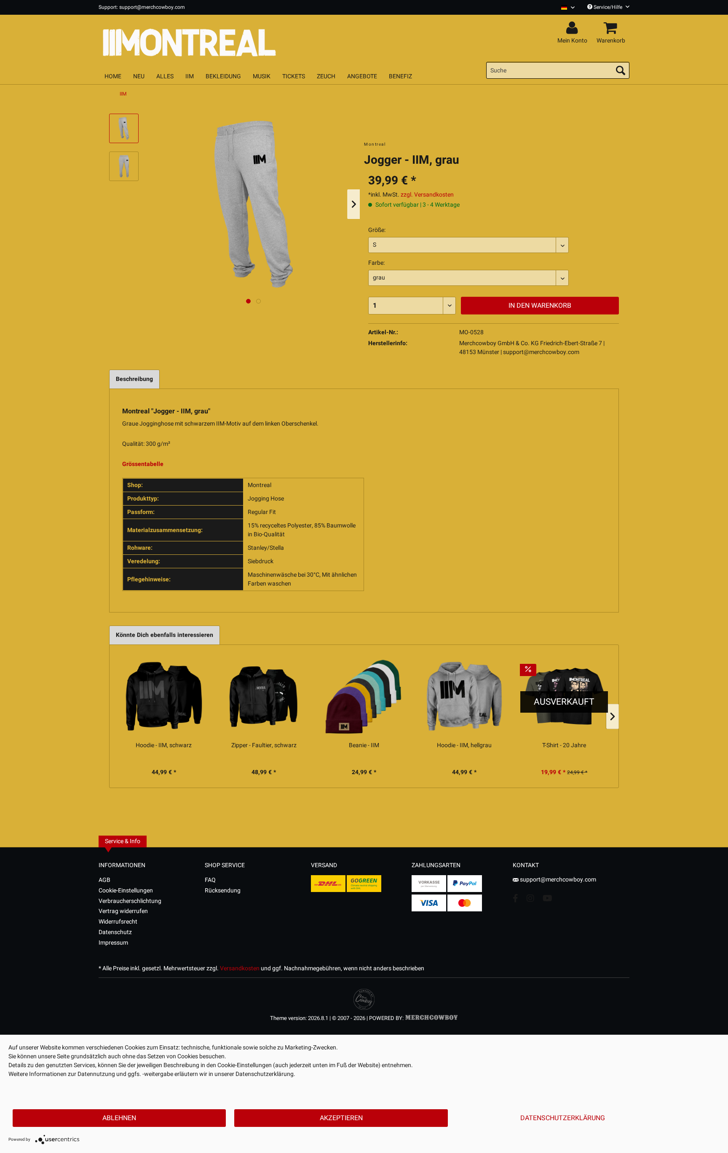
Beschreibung (134, 379)
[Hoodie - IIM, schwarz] (164, 696)
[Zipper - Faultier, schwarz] (264, 696)
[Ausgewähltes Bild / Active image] (248, 301)
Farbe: (376, 262)
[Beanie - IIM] (364, 696)
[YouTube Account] (547, 898)
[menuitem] (565, 7)
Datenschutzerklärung (562, 1118)
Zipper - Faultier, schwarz (264, 745)
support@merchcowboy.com (558, 879)
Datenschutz (115, 932)
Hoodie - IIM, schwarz (164, 745)
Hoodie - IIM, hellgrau (464, 745)
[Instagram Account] (530, 898)
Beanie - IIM (364, 745)
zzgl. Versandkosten (427, 194)
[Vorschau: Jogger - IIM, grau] (124, 128)
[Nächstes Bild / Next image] (258, 301)
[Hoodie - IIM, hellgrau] (464, 696)
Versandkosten (240, 968)
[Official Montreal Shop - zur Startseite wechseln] (229, 39)
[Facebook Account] (515, 898)
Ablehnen (119, 1118)
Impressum (113, 942)
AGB (104, 880)
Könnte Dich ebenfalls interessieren (164, 635)
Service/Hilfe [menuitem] (608, 7)
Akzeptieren (341, 1118)
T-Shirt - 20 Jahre (564, 745)
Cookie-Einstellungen (126, 890)
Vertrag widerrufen (123, 911)
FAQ (210, 880)
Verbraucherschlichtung (130, 901)
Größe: (376, 230)
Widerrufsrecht (118, 921)
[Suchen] (620, 70)
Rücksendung (223, 890)
